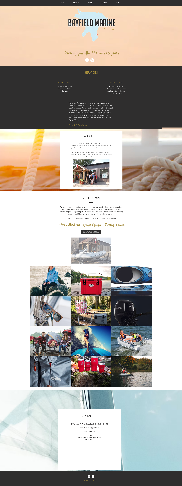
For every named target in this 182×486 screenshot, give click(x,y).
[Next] (159, 115)
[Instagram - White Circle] (92, 60)
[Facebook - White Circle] (87, 60)
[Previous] (1, 115)
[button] (91, 251)
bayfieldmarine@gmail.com (89, 428)
